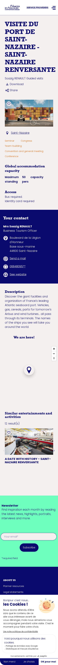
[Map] (29, 375)
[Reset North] (54, 358)
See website (18, 274)
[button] (25, 122)
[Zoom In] (54, 348)
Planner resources (13, 586)
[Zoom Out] (54, 353)
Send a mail (18, 258)
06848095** (17, 266)
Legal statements (13, 592)
